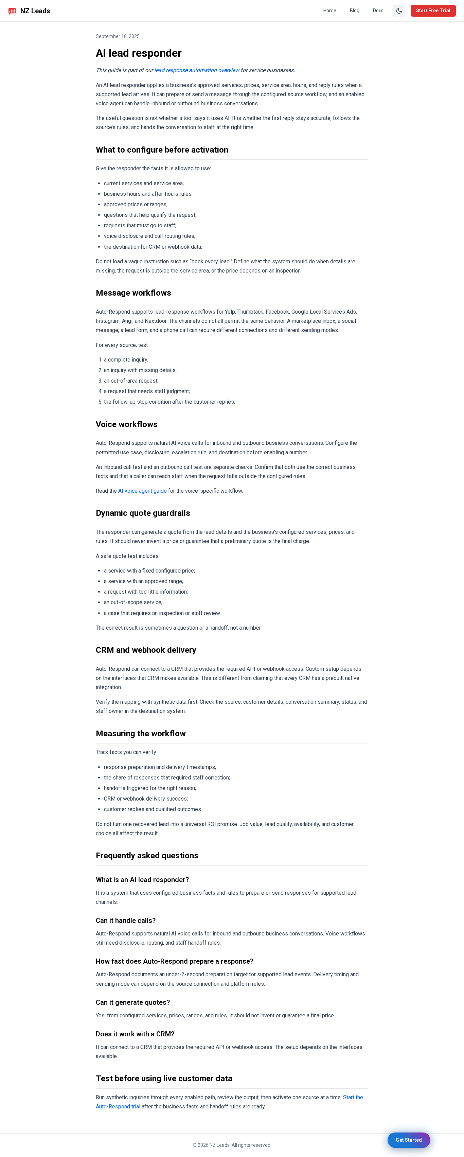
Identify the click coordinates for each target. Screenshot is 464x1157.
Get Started (409, 1140)
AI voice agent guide (142, 491)
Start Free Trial (433, 10)
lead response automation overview (196, 70)
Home (329, 10)
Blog (354, 10)
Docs (378, 10)
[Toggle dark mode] (399, 11)
